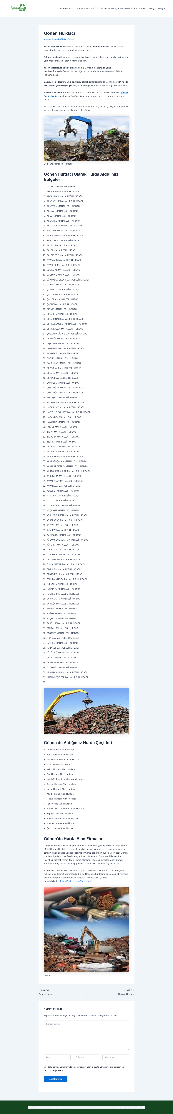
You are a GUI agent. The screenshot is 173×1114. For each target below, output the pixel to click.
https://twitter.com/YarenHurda (76, 881)
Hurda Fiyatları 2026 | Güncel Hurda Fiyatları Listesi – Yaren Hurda (111, 8)
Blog (151, 8)
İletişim (161, 8)
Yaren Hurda (66, 8)
